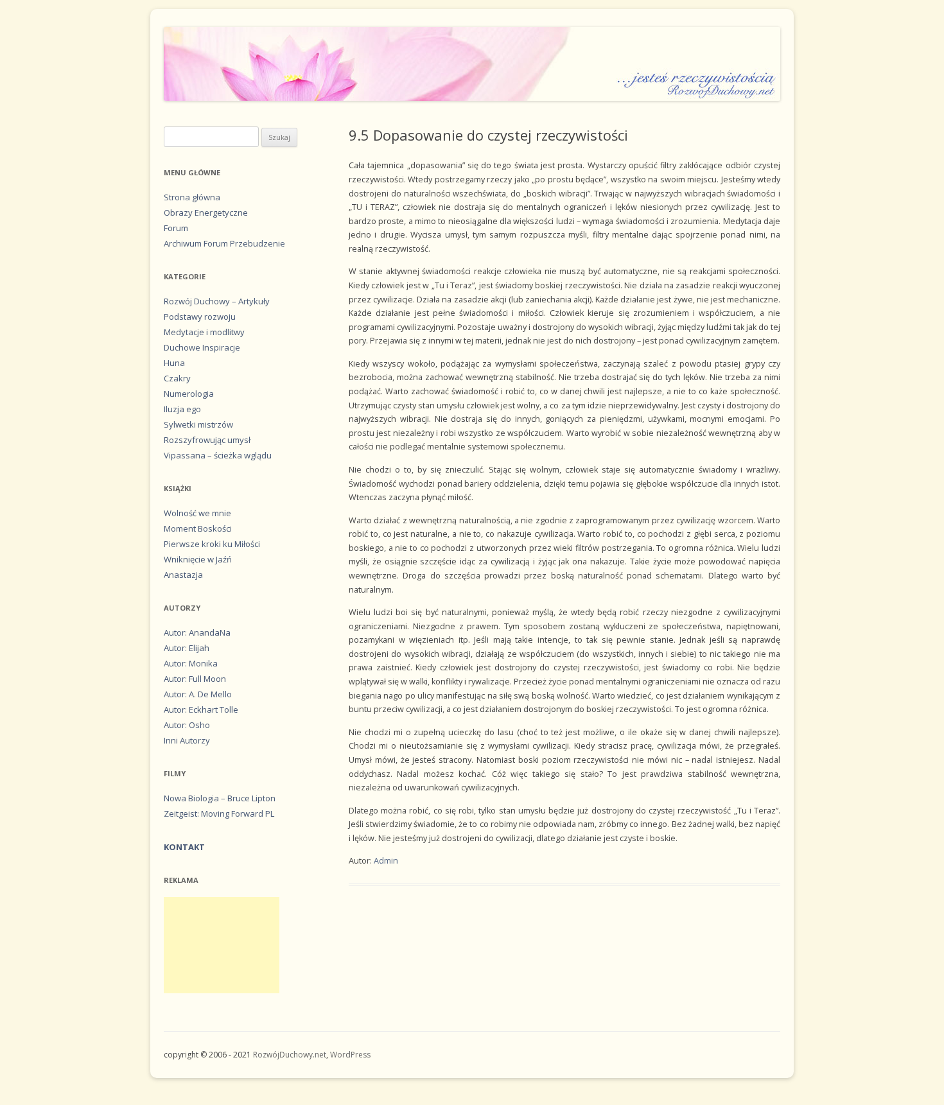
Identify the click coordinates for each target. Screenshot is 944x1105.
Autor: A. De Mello (198, 694)
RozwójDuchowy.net (289, 1054)
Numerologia (189, 393)
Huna (174, 363)
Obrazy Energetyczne (206, 212)
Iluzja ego (182, 409)
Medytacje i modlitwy (204, 332)
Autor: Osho (187, 725)
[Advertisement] (221, 945)
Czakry (177, 378)
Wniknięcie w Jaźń (198, 559)
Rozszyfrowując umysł (207, 440)
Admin (386, 860)
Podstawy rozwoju (200, 316)
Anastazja (183, 574)
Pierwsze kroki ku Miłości (212, 544)
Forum (176, 228)
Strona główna (192, 197)
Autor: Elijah (186, 648)
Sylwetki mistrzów (198, 424)
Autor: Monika (191, 663)
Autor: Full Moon (195, 678)
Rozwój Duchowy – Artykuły (217, 301)
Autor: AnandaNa (197, 632)
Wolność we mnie (197, 513)
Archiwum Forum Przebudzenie (224, 243)
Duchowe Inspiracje (202, 347)
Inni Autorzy (187, 740)
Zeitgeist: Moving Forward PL (219, 813)
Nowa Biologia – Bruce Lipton (219, 798)
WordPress (350, 1054)
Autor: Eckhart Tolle (201, 709)
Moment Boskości (198, 528)
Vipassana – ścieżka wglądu (218, 455)
